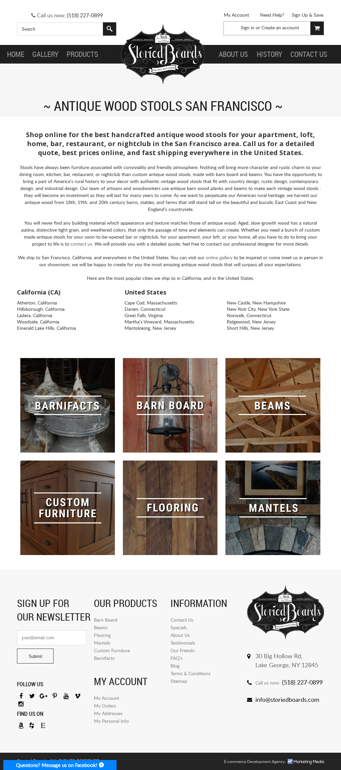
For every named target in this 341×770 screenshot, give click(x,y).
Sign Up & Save (307, 15)
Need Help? (272, 15)
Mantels (102, 643)
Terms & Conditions (190, 673)
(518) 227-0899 (85, 15)
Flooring (102, 635)
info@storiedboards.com (287, 699)
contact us (81, 244)
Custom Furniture (112, 650)
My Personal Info (111, 721)
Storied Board (163, 54)
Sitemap (178, 681)
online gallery (219, 257)
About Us (180, 635)
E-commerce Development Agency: (255, 761)
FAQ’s (176, 658)
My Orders (105, 705)
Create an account (280, 27)
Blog (174, 666)
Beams (101, 627)
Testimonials (182, 643)
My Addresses (108, 713)
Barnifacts (104, 658)
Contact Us (181, 620)
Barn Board (105, 620)
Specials (178, 627)
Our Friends (182, 650)
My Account (236, 15)
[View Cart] (317, 28)
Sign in (247, 27)
